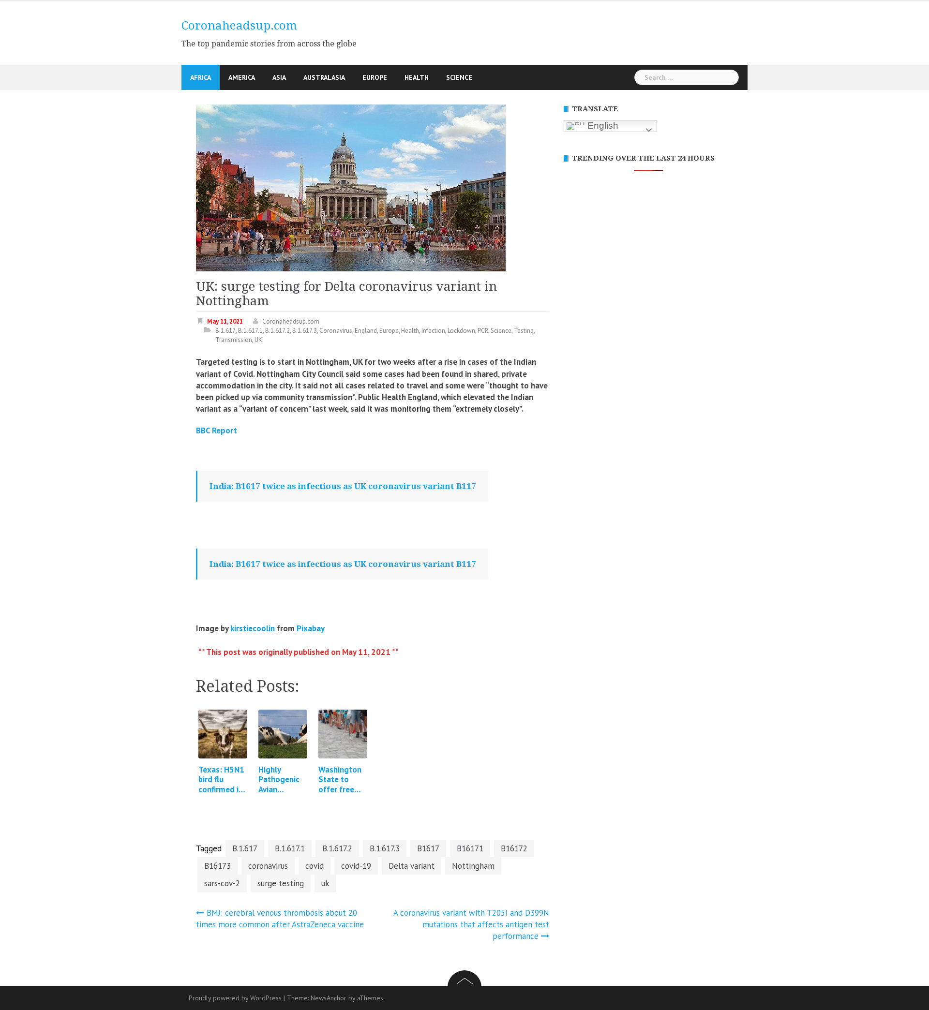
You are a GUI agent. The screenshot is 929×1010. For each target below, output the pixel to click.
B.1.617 (225, 331)
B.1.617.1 (250, 331)
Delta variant (412, 866)
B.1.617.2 (277, 331)
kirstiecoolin (252, 628)
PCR (483, 331)
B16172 (514, 848)
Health (417, 77)
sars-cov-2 (222, 883)
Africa (200, 77)
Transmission (233, 340)
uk (325, 883)
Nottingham (473, 866)
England (366, 331)
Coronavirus (335, 331)
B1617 (428, 848)
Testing (524, 331)
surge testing (280, 883)
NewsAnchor (328, 998)
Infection (433, 331)
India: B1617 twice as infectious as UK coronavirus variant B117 (343, 486)
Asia (279, 77)
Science (459, 77)
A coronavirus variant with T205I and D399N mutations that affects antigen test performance (471, 924)
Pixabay (311, 628)
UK (258, 340)
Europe (374, 77)
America (241, 77)
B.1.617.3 (304, 331)
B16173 (217, 866)
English (601, 125)
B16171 (470, 848)
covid (314, 866)
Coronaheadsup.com (239, 25)
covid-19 (356, 866)
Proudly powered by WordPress (235, 998)
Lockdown (461, 331)
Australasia (324, 77)
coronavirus (268, 866)
